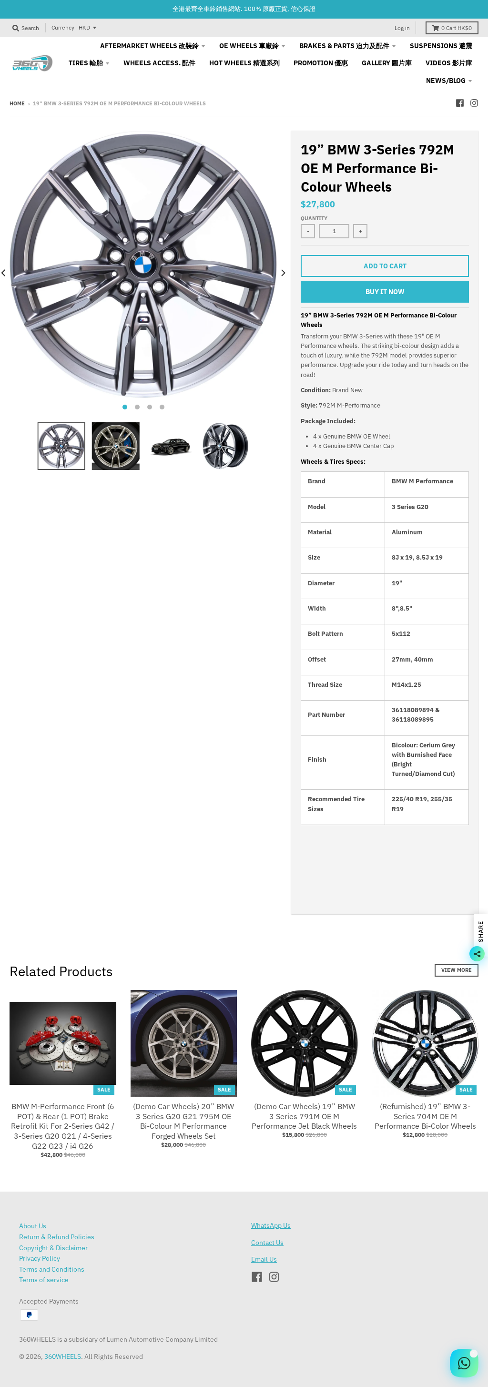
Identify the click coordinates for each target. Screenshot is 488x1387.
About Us (32, 1226)
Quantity (314, 218)
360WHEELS (62, 1356)
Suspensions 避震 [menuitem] (441, 45)
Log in (402, 27)
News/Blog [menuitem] (446, 80)
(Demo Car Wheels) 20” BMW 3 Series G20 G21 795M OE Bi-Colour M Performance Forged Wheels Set (183, 1121)
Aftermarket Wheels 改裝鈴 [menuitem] (149, 45)
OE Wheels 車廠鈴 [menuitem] (249, 45)
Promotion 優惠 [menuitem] (321, 63)
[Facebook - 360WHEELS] (460, 103)
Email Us (264, 1259)
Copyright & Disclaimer (53, 1248)
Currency (62, 27)
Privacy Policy (39, 1258)
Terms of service (44, 1279)
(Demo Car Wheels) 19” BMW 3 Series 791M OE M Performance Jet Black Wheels (304, 1116)
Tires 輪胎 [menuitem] (86, 63)
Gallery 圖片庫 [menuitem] (387, 63)
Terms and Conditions (51, 1269)
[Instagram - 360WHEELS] (474, 103)
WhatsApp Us (271, 1225)
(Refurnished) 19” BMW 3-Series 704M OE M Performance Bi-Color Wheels (425, 1116)
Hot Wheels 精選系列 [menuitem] (244, 63)
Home (17, 103)
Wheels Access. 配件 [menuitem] (159, 63)
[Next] (282, 273)
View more (456, 970)
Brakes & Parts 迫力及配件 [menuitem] (344, 45)
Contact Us (267, 1242)
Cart (456, 27)
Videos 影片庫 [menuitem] (449, 63)
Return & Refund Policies (56, 1237)
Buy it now (385, 291)
